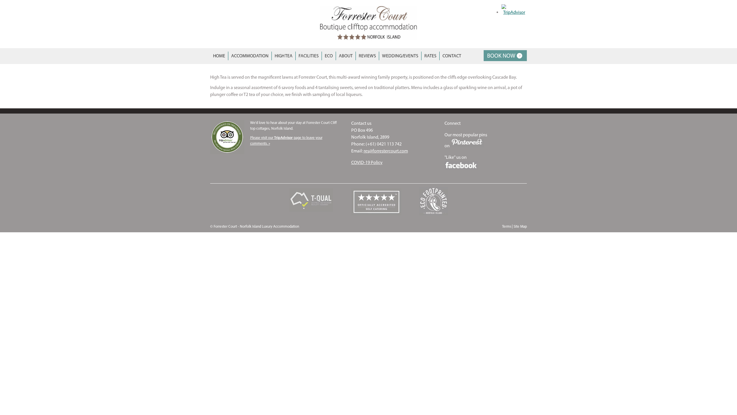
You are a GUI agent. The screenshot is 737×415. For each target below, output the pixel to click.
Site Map (520, 226)
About (346, 56)
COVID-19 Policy (367, 162)
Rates (430, 56)
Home (219, 56)
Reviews (367, 56)
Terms (506, 226)
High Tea (283, 56)
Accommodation (250, 56)
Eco (329, 56)
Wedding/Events (400, 56)
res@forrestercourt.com (386, 151)
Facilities (309, 56)
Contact (451, 56)
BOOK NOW (501, 55)
